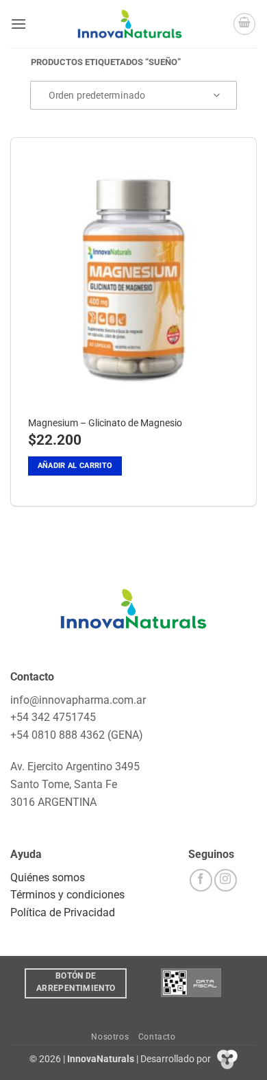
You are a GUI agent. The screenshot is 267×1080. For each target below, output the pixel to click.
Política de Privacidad (62, 912)
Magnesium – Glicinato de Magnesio (105, 422)
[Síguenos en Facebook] (201, 880)
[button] (18, 23)
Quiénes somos (47, 877)
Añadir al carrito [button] (75, 465)
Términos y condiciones (67, 894)
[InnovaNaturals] (129, 24)
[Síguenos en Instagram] (225, 880)
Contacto (157, 1037)
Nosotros (110, 1037)
